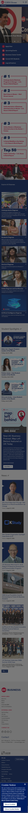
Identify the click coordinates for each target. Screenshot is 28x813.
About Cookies (10, 804)
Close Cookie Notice (12, 809)
